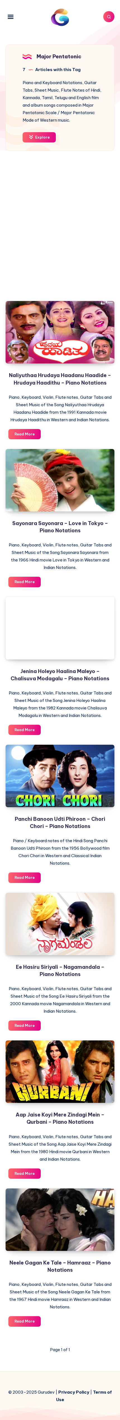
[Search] (108, 16)
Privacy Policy (73, 1392)
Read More (28, 435)
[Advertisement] (60, 230)
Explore (42, 137)
